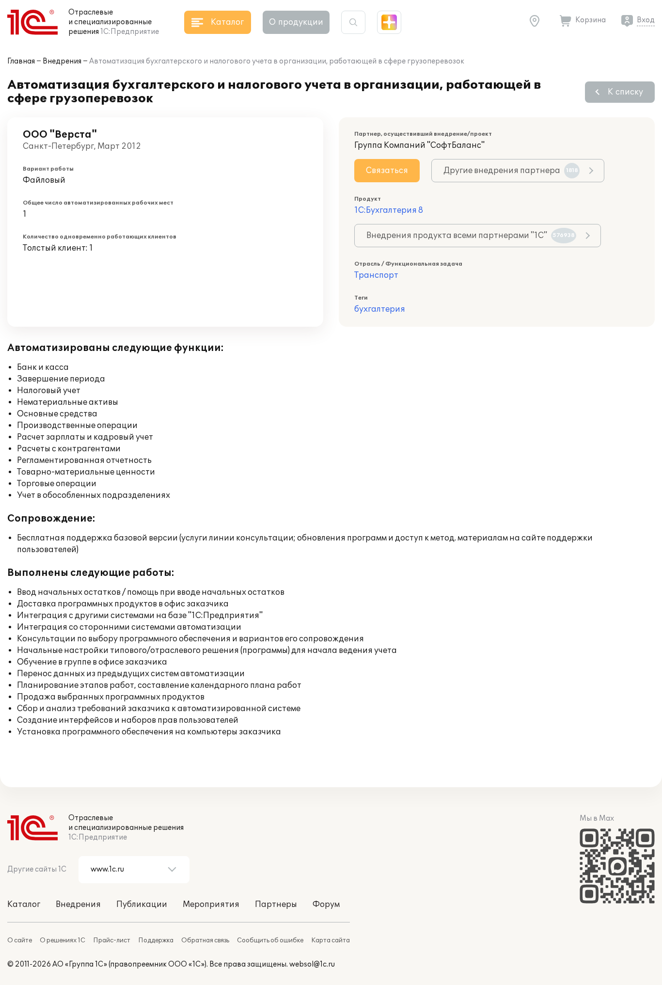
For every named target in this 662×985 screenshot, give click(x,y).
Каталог (23, 904)
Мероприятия (211, 904)
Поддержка (155, 940)
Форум (326, 904)
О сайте (19, 940)
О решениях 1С (62, 940)
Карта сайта (330, 940)
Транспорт (376, 275)
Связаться (387, 170)
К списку (625, 92)
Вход (646, 20)
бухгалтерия (379, 309)
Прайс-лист (111, 940)
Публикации (141, 904)
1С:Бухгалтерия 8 (388, 210)
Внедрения (62, 61)
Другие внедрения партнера (510, 170)
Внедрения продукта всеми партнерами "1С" (470, 235)
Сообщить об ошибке (270, 940)
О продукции (296, 22)
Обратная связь (205, 940)
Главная (21, 61)
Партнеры (276, 904)
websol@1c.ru (312, 964)
